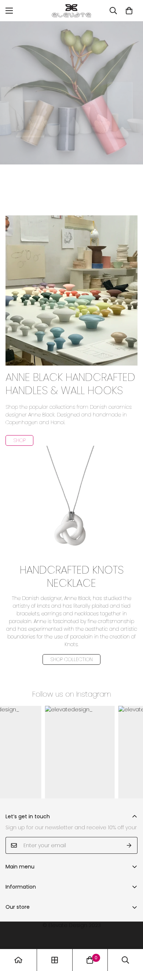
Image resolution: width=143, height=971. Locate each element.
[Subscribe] (129, 845)
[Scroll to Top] (129, 932)
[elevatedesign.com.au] (71, 10)
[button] (129, 10)
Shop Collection (71, 659)
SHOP (19, 440)
